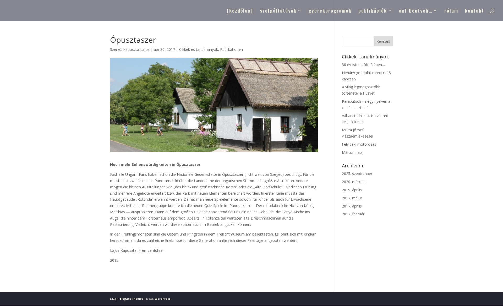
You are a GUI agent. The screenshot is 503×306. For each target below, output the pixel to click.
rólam (451, 11)
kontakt (474, 11)
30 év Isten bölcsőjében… (363, 64)
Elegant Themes (131, 298)
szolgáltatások (278, 11)
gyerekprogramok (330, 11)
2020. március (353, 181)
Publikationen (231, 49)
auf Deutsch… (415, 11)
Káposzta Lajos (136, 49)
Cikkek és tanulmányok (198, 49)
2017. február (353, 213)
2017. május (352, 197)
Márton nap (352, 152)
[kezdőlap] (240, 11)
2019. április (352, 189)
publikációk (372, 11)
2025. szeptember (357, 173)
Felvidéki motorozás (359, 144)
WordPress (163, 298)
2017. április (352, 206)
